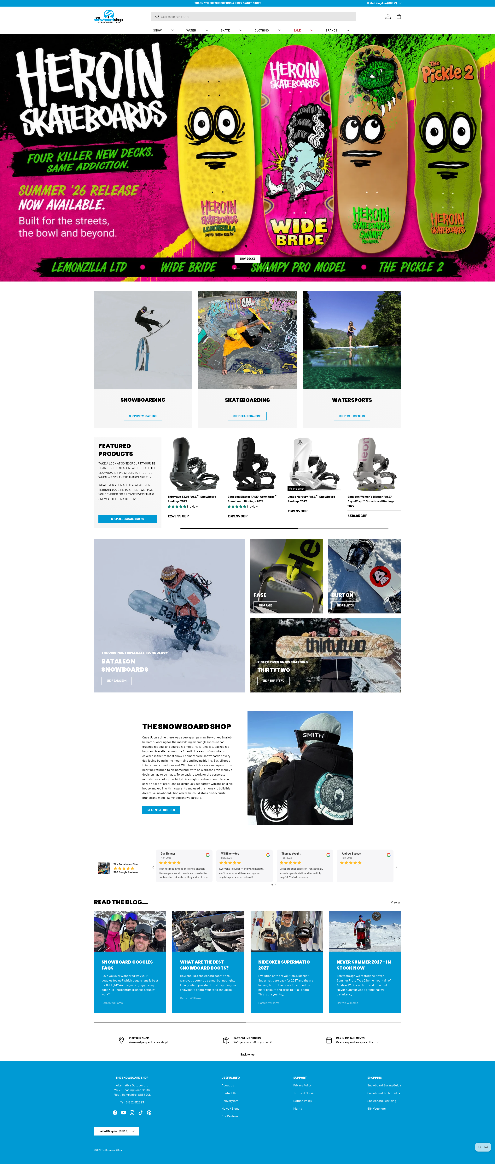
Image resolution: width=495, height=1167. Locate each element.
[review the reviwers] (208, 855)
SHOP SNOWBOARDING (143, 416)
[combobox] (253, 16)
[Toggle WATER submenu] (207, 30)
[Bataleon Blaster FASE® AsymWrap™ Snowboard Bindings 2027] (254, 464)
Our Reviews (230, 1116)
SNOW (157, 30)
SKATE (225, 30)
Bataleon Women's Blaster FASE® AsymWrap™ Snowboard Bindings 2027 (370, 501)
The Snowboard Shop (112, 1149)
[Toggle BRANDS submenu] (348, 30)
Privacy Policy (302, 1085)
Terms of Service (304, 1093)
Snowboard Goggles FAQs (127, 965)
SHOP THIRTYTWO (273, 680)
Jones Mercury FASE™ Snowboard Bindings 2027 (311, 499)
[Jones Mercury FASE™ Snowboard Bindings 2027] (314, 464)
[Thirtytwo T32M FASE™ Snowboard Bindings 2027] (194, 464)
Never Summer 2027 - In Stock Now (364, 965)
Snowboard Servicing (381, 1100)
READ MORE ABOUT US (161, 810)
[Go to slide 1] (272, 884)
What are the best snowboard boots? (204, 965)
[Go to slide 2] (275, 884)
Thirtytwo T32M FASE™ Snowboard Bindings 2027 (192, 499)
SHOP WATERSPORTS (352, 416)
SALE (297, 30)
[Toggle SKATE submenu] (240, 30)
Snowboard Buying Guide (384, 1085)
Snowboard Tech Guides (383, 1093)
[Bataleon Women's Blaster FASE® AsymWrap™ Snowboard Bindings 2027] (374, 464)
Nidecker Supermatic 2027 (284, 965)
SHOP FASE (265, 605)
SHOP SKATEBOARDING (247, 416)
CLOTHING (262, 30)
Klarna (297, 1108)
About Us (228, 1085)
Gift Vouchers (376, 1108)
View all (396, 902)
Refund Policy (302, 1100)
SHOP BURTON (345, 605)
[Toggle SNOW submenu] (172, 30)
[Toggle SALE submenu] (311, 30)
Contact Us (229, 1093)
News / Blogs (230, 1108)
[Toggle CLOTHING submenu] (279, 30)
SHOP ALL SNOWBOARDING (127, 519)
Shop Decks (247, 258)
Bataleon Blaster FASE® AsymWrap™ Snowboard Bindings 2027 (253, 499)
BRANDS (331, 30)
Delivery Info (230, 1100)
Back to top (247, 1054)
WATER (191, 30)
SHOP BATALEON (116, 680)
